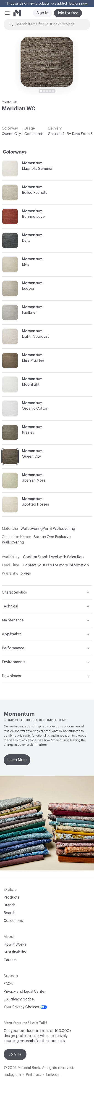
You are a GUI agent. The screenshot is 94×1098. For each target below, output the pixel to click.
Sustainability (15, 952)
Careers (10, 960)
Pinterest (33, 1075)
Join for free (67, 13)
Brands (10, 905)
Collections (13, 921)
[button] (7, 13)
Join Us (15, 1054)
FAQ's (8, 984)
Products (11, 897)
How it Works (15, 944)
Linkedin (53, 1075)
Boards (10, 913)
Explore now (78, 3)
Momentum (10, 101)
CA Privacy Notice (19, 999)
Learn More (17, 760)
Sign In (42, 13)
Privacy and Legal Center (25, 991)
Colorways (15, 152)
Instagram (12, 1075)
